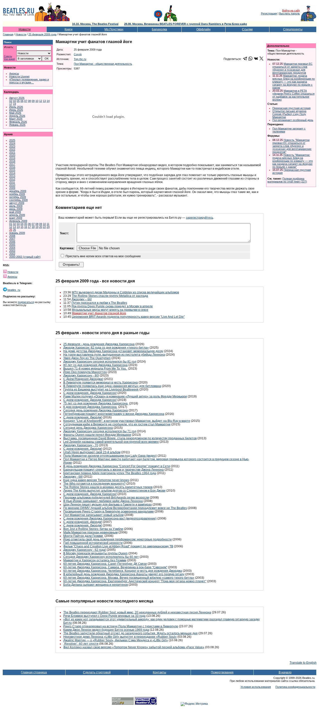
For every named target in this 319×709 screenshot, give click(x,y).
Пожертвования (222, 672)
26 (14, 229)
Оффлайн (203, 29)
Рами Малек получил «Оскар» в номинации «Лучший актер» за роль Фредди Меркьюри (125, 396)
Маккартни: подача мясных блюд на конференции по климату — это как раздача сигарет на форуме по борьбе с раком (293, 81)
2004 (12, 247)
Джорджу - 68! (73, 476)
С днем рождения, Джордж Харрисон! (90, 393)
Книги (69, 29)
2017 (12, 164)
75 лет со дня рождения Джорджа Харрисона (95, 403)
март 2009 (15, 217)
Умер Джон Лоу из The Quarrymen (87, 358)
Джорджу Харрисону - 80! (81, 375)
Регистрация (269, 13)
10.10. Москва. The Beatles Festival (95, 23)
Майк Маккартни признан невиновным (90, 532)
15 (21, 226)
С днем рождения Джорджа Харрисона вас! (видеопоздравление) (110, 518)
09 (33, 100)
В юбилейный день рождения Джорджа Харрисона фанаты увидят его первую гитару (123, 574)
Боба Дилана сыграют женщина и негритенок (95, 584)
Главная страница (34, 672)
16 (25, 226)
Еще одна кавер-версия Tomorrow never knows (96, 480)
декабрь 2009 (17, 191)
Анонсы (14, 73)
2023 (12, 146)
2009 (12, 188)
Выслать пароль (289, 13)
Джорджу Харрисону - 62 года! (84, 550)
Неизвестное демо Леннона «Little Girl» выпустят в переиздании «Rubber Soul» (120, 637)
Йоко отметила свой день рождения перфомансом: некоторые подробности (117, 539)
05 (18, 100)
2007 (12, 238)
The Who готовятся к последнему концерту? (94, 483)
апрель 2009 (17, 214)
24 (48, 226)
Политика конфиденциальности (295, 686)
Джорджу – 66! (82, 299)
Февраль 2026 (18, 121)
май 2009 (15, 211)
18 (33, 226)
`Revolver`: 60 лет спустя (80, 643)
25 (10, 229)
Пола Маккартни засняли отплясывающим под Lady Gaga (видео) (110, 455)
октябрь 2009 (17, 196)
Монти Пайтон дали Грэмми (83, 536)
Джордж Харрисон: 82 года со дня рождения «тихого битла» (106, 347)
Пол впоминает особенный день (292, 120)
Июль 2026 (16, 106)
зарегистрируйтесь (199, 217)
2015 (12, 170)
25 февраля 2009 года (42, 34)
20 (40, 226)
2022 (12, 149)
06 (21, 100)
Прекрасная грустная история (291, 108)
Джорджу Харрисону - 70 (80, 445)
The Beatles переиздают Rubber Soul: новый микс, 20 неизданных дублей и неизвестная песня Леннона (137, 612)
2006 (12, 241)
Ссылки (247, 29)
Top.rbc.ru (80, 59)
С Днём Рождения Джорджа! (83, 379)
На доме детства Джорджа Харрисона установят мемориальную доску (113, 351)
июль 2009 (15, 205)
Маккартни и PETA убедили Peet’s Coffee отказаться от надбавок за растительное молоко (293, 95)
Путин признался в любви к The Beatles (99, 303)
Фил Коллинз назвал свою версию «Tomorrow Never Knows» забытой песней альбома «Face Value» (133, 647)
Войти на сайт (291, 10)
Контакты (159, 672)
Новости (25, 29)
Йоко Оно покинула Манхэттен (85, 372)
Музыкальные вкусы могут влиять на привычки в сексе (110, 310)
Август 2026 (16, 97)
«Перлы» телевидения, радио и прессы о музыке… (29, 81)
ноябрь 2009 (17, 194)
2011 (12, 182)
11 (48, 223)
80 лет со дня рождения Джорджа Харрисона (95, 365)
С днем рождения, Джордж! (82, 417)
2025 (12, 140)
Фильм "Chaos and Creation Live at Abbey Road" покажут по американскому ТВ (118, 546)
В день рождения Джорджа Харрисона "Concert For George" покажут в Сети (116, 466)
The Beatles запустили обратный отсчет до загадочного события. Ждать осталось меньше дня (130, 633)
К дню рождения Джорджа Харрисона (90, 407)
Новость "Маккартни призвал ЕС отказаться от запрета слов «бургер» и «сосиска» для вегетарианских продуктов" (292, 145)
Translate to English (303, 662)
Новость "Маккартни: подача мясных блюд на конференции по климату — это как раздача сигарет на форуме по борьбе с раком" (292, 160)
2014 (12, 173)
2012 (12, 179)
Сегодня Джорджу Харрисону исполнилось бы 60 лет (101, 557)
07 (25, 100)
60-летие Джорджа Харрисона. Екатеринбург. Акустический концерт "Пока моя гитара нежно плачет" (134, 581)
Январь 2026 (17, 124)
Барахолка (159, 29)
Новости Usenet (19, 76)
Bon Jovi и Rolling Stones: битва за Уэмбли (93, 529)
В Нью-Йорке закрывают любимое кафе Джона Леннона (103, 501)
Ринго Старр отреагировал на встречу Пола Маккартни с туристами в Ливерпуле (120, 626)
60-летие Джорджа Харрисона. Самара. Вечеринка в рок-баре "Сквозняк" (115, 567)
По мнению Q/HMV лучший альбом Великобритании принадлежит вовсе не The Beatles (125, 508)
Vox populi (9, 59)
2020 (12, 155)
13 (44, 100)
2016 (12, 167)
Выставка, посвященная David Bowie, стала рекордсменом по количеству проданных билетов (130, 438)
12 (40, 100)
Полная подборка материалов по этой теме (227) (287, 180)
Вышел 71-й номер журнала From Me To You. (95, 368)
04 (21, 223)
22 (44, 226)
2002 (12, 253)
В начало (285, 672)
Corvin (78, 54)
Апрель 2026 (17, 115)
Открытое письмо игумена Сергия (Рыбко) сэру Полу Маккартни (289, 114)
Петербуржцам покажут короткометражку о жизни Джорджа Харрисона (113, 414)
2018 (12, 161)
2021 (12, 152)
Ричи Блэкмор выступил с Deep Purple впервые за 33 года (104, 616)
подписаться (26, 302)
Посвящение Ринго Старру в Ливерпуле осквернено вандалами (108, 511)
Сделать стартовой (97, 672)
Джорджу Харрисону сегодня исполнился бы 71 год (99, 431)
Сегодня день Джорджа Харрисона (88, 428)
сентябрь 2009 (18, 199)
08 (29, 100)
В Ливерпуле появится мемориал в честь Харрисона (100, 382)
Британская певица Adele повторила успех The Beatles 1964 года (109, 473)
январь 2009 (17, 232)
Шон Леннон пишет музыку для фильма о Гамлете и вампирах (107, 504)
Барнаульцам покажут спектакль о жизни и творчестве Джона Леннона (113, 469)
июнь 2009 (15, 208)
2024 (12, 143)
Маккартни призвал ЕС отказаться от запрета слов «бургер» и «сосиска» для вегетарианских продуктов (292, 68)
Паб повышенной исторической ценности (93, 543)
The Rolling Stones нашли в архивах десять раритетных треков (108, 487)
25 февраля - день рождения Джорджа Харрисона (99, 344)
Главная (8, 34)
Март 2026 (15, 118)
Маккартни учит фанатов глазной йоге (99, 313)
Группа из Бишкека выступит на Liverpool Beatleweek (101, 389)
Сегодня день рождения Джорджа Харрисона (95, 410)
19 (14, 103)
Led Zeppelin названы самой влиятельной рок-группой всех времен (111, 442)
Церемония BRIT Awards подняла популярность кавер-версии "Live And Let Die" (128, 317)
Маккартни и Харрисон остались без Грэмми (94, 560)
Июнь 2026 (16, 109)
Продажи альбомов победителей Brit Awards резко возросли (106, 497)
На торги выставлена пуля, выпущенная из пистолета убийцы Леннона (114, 354)
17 (10, 103)
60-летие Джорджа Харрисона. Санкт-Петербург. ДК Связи (105, 564)
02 (10, 100)
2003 (12, 250)
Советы (8, 56)
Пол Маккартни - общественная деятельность (103, 63)
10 (36, 100)
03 (14, 100)
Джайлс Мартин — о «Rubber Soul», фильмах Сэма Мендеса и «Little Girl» (115, 640)
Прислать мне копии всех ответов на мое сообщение (103, 256)
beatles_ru (13, 289)
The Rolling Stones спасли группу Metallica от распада (110, 296)
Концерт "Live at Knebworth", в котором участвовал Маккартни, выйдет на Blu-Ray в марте (126, 421)
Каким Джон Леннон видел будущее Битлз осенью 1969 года (106, 630)
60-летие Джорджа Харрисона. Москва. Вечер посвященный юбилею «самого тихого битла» (128, 578)
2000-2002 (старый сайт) (25, 256)
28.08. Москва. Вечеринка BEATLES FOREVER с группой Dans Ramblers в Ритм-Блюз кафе (185, 23)
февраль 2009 (18, 220)
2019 (12, 158)
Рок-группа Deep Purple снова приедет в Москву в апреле (112, 306)
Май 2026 (15, 112)
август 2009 (16, 202)
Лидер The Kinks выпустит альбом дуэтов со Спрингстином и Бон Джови (114, 490)
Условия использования (255, 686)
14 (48, 100)
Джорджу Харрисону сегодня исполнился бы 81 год (99, 361)
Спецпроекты (293, 29)
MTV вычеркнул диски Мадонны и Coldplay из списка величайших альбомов (125, 292)
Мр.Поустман (113, 29)
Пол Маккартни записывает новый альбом (93, 515)
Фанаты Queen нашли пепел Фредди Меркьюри (97, 435)
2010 (12, 185)
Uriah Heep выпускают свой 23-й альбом (91, 452)
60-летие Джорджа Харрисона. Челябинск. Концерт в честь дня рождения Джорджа (122, 571)
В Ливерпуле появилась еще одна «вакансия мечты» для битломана (112, 386)
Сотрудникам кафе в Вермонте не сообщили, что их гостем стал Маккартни (116, 424)
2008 (12, 235)
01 (10, 223)
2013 (12, 176)
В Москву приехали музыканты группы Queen (95, 553)
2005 (12, 244)
